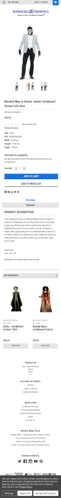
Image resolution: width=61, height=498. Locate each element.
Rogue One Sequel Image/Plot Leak (30, 441)
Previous (4, 52)
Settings (9, 493)
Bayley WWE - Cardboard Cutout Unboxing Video (30, 435)
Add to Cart (16, 345)
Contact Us (30, 420)
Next (56, 52)
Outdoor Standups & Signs (30, 413)
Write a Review (11, 128)
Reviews (30, 205)
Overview (30, 200)
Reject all (25, 493)
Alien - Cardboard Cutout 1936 (13, 328)
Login (36, 2)
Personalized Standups (30, 410)
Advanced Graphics (10, 320)
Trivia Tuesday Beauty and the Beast (31, 438)
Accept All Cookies (46, 493)
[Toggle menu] (4, 4)
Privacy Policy (25, 486)
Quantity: (8, 168)
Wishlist (30, 385)
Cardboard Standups (30, 407)
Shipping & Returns (30, 392)
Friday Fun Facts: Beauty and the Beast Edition (31, 445)
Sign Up (45, 2)
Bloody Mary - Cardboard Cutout (43, 328)
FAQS (30, 417)
